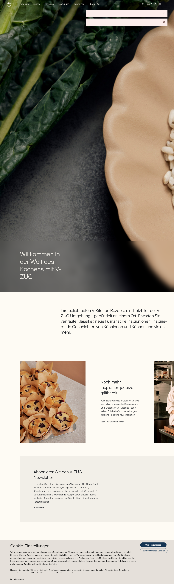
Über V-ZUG (94, 4)
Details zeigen (17, 579)
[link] (143, 5)
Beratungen (63, 4)
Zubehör (37, 4)
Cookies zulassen (153, 545)
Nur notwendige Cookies (153, 551)
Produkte (24, 4)
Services (50, 4)
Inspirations (79, 4)
